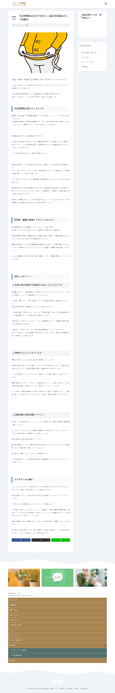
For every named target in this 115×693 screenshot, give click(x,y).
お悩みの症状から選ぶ (88, 52)
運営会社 (13, 645)
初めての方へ (14, 600)
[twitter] (40, 540)
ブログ (12, 630)
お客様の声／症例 (16, 625)
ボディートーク (86, 62)
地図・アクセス (15, 615)
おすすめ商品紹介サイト (18, 640)
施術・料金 (13, 610)
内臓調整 (13, 605)
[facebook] (21, 540)
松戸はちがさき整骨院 (19, 650)
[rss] (60, 682)
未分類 (84, 67)
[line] (60, 540)
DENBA (12, 660)
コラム (16, 25)
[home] (54, 682)
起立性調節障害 (16, 655)
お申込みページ (15, 620)
